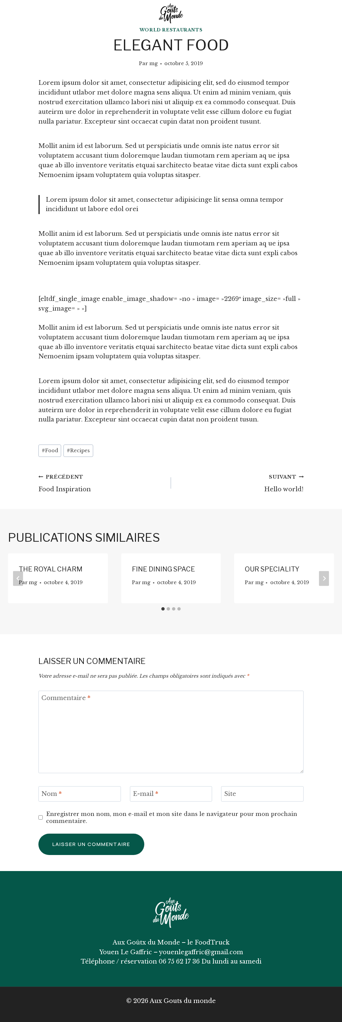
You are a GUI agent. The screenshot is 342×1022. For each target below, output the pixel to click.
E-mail (145, 794)
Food (50, 451)
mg (153, 63)
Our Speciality (272, 569)
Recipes (78, 451)
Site (230, 794)
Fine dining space (163, 569)
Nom (51, 794)
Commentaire (66, 698)
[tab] (163, 609)
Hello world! (284, 483)
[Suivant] (324, 578)
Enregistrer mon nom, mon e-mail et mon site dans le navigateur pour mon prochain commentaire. (171, 817)
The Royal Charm (50, 569)
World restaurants (171, 29)
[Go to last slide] (18, 578)
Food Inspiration (64, 483)
